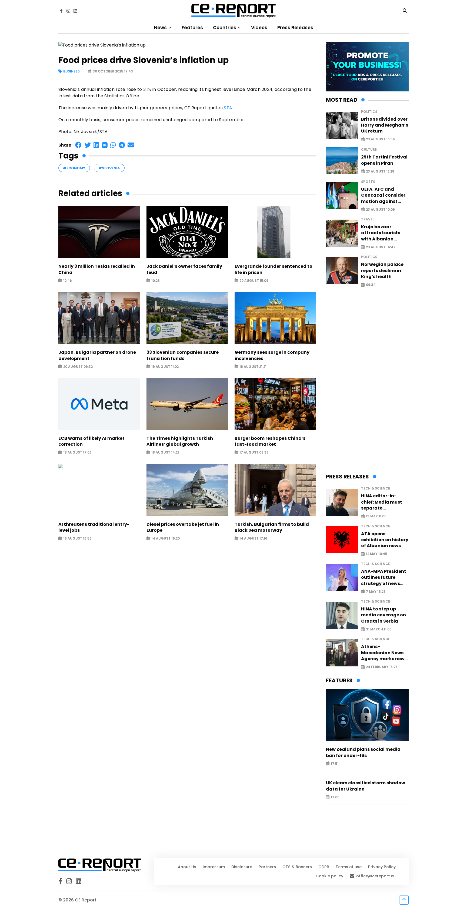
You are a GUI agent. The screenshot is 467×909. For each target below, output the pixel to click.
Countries (225, 27)
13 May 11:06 (376, 516)
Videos (259, 27)
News (161, 27)
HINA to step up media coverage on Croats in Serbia (383, 615)
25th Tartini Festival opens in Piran (384, 160)
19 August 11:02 (165, 367)
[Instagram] (68, 11)
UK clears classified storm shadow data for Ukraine (365, 786)
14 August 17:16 (253, 539)
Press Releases (295, 27)
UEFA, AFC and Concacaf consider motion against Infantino (383, 195)
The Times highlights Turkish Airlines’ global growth (179, 441)
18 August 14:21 (165, 453)
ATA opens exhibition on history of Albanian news (384, 540)
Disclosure (241, 867)
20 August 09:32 (78, 367)
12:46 (67, 281)
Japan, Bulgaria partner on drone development (97, 355)
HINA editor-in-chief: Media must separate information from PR (384, 502)
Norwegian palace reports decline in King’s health (382, 271)
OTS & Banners (297, 867)
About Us (187, 867)
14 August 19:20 (165, 539)
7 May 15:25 (376, 592)
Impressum (214, 867)
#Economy (74, 168)
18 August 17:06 (77, 453)
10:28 (155, 281)
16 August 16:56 (77, 539)
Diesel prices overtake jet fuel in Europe (182, 527)
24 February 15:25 (382, 667)
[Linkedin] (75, 11)
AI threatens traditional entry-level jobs (93, 527)
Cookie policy (329, 876)
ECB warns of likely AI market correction (91, 441)
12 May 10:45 (376, 554)
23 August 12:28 (380, 171)
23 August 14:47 (380, 247)
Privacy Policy (382, 867)
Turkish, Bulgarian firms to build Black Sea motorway (272, 527)
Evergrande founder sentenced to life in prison (273, 269)
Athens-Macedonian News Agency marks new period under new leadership (383, 653)
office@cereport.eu (376, 876)
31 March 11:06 (379, 629)
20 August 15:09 (253, 281)
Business (71, 72)
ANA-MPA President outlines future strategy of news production (383, 577)
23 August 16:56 (380, 139)
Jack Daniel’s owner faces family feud (184, 269)
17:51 (335, 764)
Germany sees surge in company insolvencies (272, 355)
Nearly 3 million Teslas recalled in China (96, 269)
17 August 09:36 (254, 453)
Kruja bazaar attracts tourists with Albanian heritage (380, 233)
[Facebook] (61, 11)
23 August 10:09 (380, 209)
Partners (267, 867)
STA (228, 108)
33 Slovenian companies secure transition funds (182, 355)
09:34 (371, 285)
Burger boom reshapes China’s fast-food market (270, 441)
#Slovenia (109, 168)
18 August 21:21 (252, 367)
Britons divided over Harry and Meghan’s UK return (384, 125)
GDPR (323, 867)
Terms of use (349, 867)
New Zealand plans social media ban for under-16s (363, 752)
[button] (78, 145)
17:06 (335, 797)
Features (192, 27)
